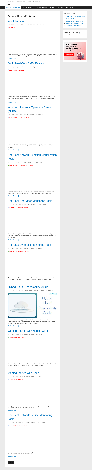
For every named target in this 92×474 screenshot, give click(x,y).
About (29, 1)
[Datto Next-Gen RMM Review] (32, 81)
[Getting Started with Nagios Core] (32, 349)
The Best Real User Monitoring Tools (30, 200)
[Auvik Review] (32, 39)
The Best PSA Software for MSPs (74, 21)
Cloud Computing (29, 290)
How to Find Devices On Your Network (75, 16)
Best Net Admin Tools (9, 1)
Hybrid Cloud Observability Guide (28, 286)
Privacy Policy (84, 472)
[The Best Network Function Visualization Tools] (32, 177)
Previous (11, 462)
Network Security (28, 7)
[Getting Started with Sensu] (32, 391)
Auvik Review (16, 21)
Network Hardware (56, 7)
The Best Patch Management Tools (74, 23)
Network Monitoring (13, 7)
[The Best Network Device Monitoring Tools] (32, 437)
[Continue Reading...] (13, 58)
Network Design (42, 7)
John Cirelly (11, 24)
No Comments (40, 24)
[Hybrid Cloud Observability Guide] (32, 305)
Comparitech (78, 34)
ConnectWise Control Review (73, 25)
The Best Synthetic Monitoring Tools (29, 244)
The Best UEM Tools (71, 19)
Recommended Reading (21, 1)
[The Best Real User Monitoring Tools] (32, 219)
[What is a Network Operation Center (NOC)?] (32, 129)
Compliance (69, 7)
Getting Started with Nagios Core (28, 330)
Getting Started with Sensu (24, 372)
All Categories (36, 1)
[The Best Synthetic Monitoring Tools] (32, 263)
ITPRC (8, 4)
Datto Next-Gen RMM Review (26, 63)
